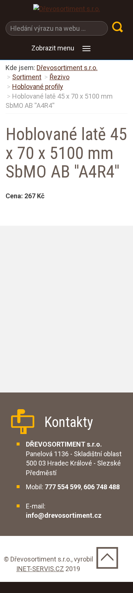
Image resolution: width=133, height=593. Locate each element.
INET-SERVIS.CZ (40, 569)
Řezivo (59, 77)
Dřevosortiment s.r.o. (67, 68)
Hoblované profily (37, 86)
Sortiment (26, 77)
